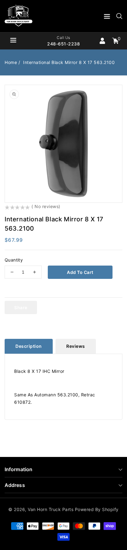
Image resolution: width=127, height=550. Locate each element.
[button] (107, 17)
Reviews (75, 346)
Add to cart (80, 272)
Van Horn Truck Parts (50, 509)
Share (20, 307)
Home (11, 62)
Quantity (14, 259)
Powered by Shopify (97, 509)
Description (28, 346)
